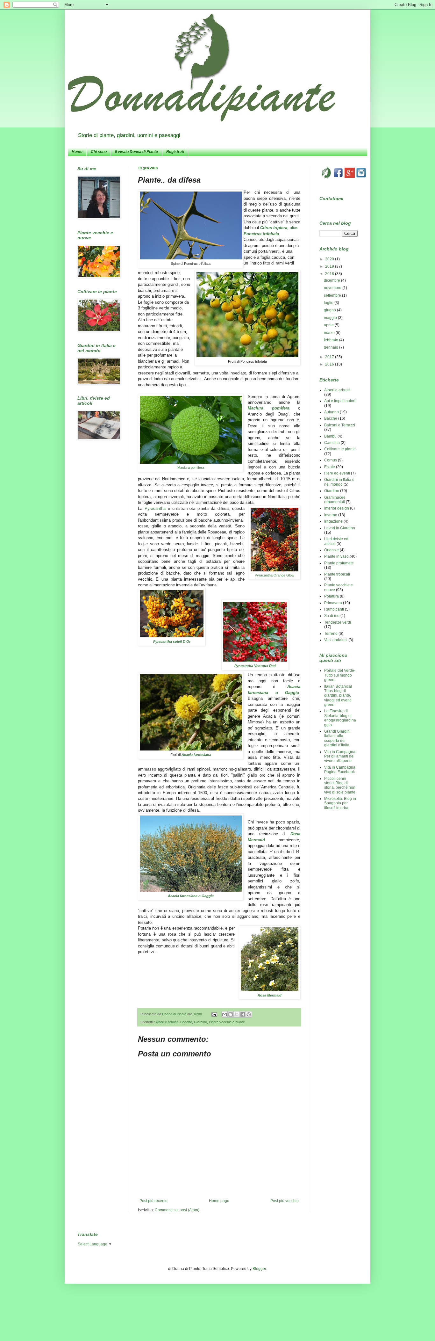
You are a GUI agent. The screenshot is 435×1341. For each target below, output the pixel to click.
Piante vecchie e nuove (227, 1022)
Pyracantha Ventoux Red (255, 666)
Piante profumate (339, 563)
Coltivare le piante (340, 449)
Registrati (175, 151)
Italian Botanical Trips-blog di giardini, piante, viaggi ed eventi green (338, 695)
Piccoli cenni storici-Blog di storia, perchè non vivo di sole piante (339, 785)
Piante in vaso (336, 556)
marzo (330, 332)
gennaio (331, 347)
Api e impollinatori (339, 401)
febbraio (331, 340)
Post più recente (153, 1201)
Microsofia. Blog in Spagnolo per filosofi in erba (340, 803)
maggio (331, 317)
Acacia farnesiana (196, 755)
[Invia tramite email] (224, 1014)
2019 (330, 266)
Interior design (336, 508)
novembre (333, 288)
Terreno (331, 633)
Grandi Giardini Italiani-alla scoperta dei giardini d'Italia (337, 738)
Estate (329, 467)
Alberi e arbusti (166, 1022)
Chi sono (99, 151)
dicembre (332, 280)
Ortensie (331, 550)
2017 (330, 357)
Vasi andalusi (335, 640)
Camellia (332, 442)
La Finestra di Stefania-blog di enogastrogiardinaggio (340, 718)
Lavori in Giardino (339, 528)
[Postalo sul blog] (230, 1014)
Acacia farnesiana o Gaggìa (191, 896)
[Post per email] (214, 1014)
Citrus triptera (273, 227)
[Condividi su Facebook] (242, 1014)
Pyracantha (155, 508)
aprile (329, 325)
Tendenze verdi (337, 622)
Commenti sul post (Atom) (177, 1210)
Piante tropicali (337, 574)
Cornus (330, 460)
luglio (329, 303)
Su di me (331, 615)
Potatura (331, 596)
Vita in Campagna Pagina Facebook (339, 769)
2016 (330, 364)
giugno (330, 310)
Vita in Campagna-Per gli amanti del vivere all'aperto (340, 756)
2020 (330, 259)
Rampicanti (334, 609)
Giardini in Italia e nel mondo (339, 481)
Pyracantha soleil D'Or (171, 641)
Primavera (333, 603)
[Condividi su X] (236, 1014)
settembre (333, 295)
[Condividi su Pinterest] (249, 1014)
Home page (219, 1201)
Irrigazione (333, 521)
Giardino (200, 1022)
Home (77, 151)
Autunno (331, 412)
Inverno (330, 515)
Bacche (186, 1022)
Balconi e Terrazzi (339, 425)
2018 (330, 274)
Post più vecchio (284, 1201)
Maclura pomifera (190, 467)
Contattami (331, 198)
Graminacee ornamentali (335, 499)
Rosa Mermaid (270, 995)
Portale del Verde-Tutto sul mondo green (339, 675)
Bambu (330, 436)
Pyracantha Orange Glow (274, 575)
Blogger (259, 1268)
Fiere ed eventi (337, 473)
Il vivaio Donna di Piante (136, 151)
